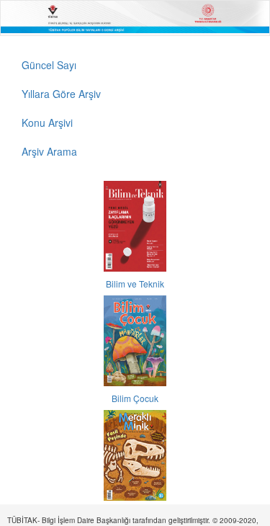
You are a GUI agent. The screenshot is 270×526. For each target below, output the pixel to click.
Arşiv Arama (49, 151)
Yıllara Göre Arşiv (61, 93)
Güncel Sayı (49, 65)
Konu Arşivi (47, 122)
